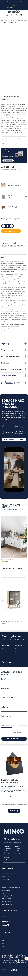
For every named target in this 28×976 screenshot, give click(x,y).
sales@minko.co (20, 652)
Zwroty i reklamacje (6, 901)
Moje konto (4, 916)
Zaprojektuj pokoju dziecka (8, 896)
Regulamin (4, 885)
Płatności (4, 882)
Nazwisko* (6, 688)
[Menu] (25, 12)
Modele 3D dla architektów (8, 949)
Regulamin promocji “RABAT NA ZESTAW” (12, 887)
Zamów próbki (5, 879)
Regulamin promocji (4, 970)
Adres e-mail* (7, 698)
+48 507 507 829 (20, 648)
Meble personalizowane (8, 160)
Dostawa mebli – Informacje (8, 873)
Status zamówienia (6, 921)
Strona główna (4, 20)
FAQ (3, 943)
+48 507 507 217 (7, 648)
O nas (3, 938)
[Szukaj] (11, 15)
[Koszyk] (21, 16)
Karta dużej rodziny (6, 898)
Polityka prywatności (7, 904)
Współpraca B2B (6, 890)
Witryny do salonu (22, 20)
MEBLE (13, 20)
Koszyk (3, 919)
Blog (3, 940)
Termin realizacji (5, 876)
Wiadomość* (7, 716)
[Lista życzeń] (16, 16)
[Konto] (7, 16)
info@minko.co (7, 652)
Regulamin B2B (5, 893)
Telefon (4, 707)
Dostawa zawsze (14, 7)
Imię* (3, 679)
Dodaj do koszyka (11, 231)
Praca (3, 946)
